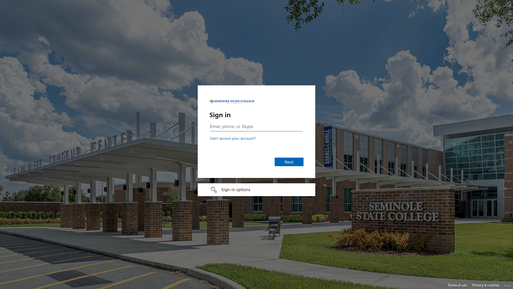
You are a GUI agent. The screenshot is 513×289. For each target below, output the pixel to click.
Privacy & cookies (485, 285)
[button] (256, 189)
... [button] (507, 284)
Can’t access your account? (233, 138)
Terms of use (457, 285)
